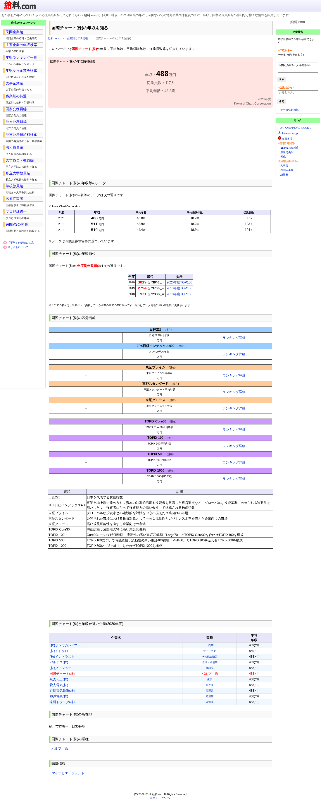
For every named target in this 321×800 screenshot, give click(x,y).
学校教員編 (14, 186)
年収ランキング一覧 (21, 57)
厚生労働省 (286, 152)
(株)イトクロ (59, 651)
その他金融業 (209, 656)
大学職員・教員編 (20, 160)
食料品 (210, 668)
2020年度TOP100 (179, 282)
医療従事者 (14, 199)
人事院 (284, 165)
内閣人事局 (286, 170)
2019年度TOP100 (179, 288)
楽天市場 (287, 138)
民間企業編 (14, 32)
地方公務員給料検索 (21, 134)
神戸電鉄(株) (59, 696)
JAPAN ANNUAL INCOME (295, 127)
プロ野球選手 (16, 211)
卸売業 (210, 685)
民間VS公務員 (17, 224)
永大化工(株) (59, 679)
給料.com (53, 38)
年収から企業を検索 (21, 70)
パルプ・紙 (60, 748)
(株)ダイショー (60, 668)
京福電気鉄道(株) (62, 690)
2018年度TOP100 (179, 294)
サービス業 (209, 650)
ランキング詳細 (234, 338)
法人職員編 (14, 147)
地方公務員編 (16, 122)
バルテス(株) (59, 662)
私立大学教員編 (18, 173)
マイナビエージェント (68, 773)
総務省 (284, 174)
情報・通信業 (209, 662)
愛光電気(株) (59, 685)
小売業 (210, 645)
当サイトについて (18, 247)
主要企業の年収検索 (21, 45)
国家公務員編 (16, 109)
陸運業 (210, 690)
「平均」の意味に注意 (21, 242)
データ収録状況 (289, 109)
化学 (209, 679)
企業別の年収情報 (77, 38)
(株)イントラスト (62, 656)
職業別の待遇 (16, 96)
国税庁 (284, 156)
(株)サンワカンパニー (65, 645)
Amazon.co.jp (290, 133)
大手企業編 (14, 83)
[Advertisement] (160, 143)
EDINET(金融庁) (290, 147)
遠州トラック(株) (62, 702)
